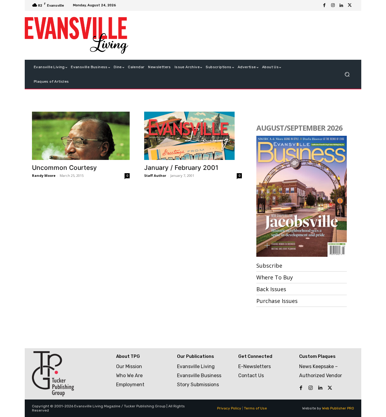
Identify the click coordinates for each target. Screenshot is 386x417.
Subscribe (269, 265)
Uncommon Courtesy (64, 167)
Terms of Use (255, 408)
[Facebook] (324, 5)
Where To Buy (274, 277)
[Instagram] (333, 5)
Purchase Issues (277, 300)
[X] (350, 5)
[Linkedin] (341, 5)
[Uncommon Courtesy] (81, 136)
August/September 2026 (299, 128)
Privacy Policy (229, 408)
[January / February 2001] (193, 136)
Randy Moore (43, 175)
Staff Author (155, 175)
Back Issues (271, 289)
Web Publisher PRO (338, 408)
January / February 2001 (181, 167)
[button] (347, 74)
